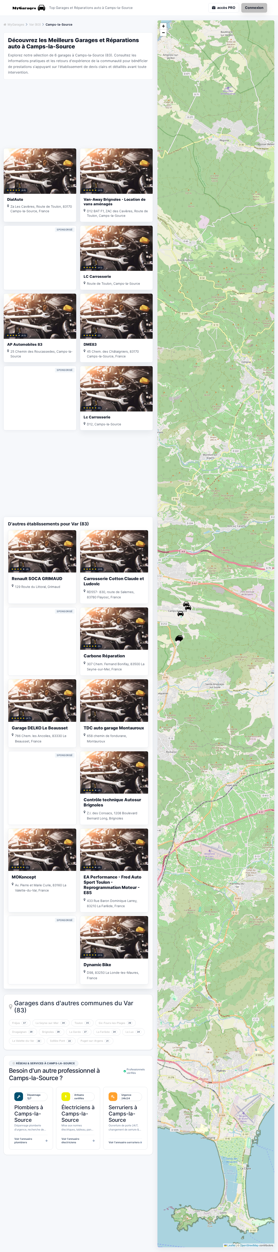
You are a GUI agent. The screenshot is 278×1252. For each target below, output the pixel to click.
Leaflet (231, 1245)
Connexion (254, 7)
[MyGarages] (28, 8)
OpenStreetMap (249, 1245)
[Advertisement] (78, 113)
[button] (178, 638)
